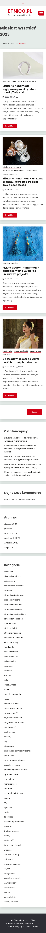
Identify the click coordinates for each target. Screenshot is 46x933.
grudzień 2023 (11, 528)
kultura (7, 689)
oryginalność (35, 351)
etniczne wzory (11, 642)
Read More (10, 126)
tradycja (8, 826)
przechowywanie (12, 765)
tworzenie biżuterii (12, 845)
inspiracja (8, 666)
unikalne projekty (10, 174)
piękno (7, 741)
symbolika (8, 807)
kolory (7, 680)
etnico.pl (20, 11)
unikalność (7, 354)
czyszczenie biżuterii (13, 618)
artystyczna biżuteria (14, 585)
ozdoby (7, 736)
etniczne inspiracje (12, 633)
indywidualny (10, 661)
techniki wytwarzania (14, 821)
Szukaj (34, 412)
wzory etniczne (11, 901)
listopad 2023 (10, 533)
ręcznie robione (9, 81)
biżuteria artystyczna (12, 167)
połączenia (9, 755)
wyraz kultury (10, 882)
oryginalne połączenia (14, 722)
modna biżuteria (11, 703)
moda (6, 699)
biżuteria (8, 590)
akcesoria (8, 571)
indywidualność (21, 351)
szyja (6, 812)
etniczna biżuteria (12, 628)
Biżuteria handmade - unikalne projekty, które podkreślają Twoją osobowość (23, 182)
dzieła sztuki (10, 623)
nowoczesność (11, 713)
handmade (7, 351)
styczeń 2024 (10, 524)
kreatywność (10, 684)
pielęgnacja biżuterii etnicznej (17, 750)
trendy (7, 835)
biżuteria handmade (13, 604)
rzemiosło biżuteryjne (14, 793)
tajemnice (8, 816)
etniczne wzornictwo (14, 637)
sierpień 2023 (10, 547)
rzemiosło (8, 788)
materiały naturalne (13, 694)
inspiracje (8, 670)
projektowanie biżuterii (14, 760)
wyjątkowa (9, 873)
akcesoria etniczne (12, 576)
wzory (7, 892)
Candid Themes (31, 926)
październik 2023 (12, 538)
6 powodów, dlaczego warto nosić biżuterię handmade (21, 360)
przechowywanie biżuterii (15, 769)
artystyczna (9, 581)
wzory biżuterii (10, 897)
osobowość (31, 170)
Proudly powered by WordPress (21, 923)
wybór (7, 868)
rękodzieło (9, 779)
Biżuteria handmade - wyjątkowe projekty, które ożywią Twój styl (19, 89)
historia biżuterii (11, 651)
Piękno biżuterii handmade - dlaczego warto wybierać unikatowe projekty (21, 271)
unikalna (8, 850)
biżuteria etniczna (12, 599)
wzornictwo (9, 887)
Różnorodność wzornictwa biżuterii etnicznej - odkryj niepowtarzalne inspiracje (20, 448)
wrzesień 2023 (11, 542)
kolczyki (7, 675)
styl (5, 802)
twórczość (9, 840)
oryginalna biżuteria (13, 717)
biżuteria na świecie (13, 609)
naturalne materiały (13, 708)
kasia (20, 367)
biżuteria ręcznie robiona (13, 170)
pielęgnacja (9, 746)
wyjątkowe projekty (27, 81)
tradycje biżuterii (11, 831)
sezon (7, 798)
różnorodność (10, 784)
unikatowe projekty (11, 263)
